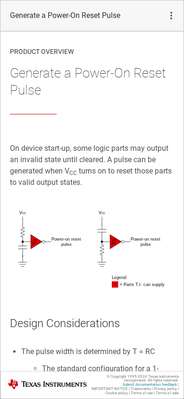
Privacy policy (165, 389)
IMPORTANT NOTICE (110, 389)
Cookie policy (116, 393)
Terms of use (142, 393)
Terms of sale (167, 393)
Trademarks (141, 389)
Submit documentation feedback (150, 384)
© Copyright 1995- (127, 376)
